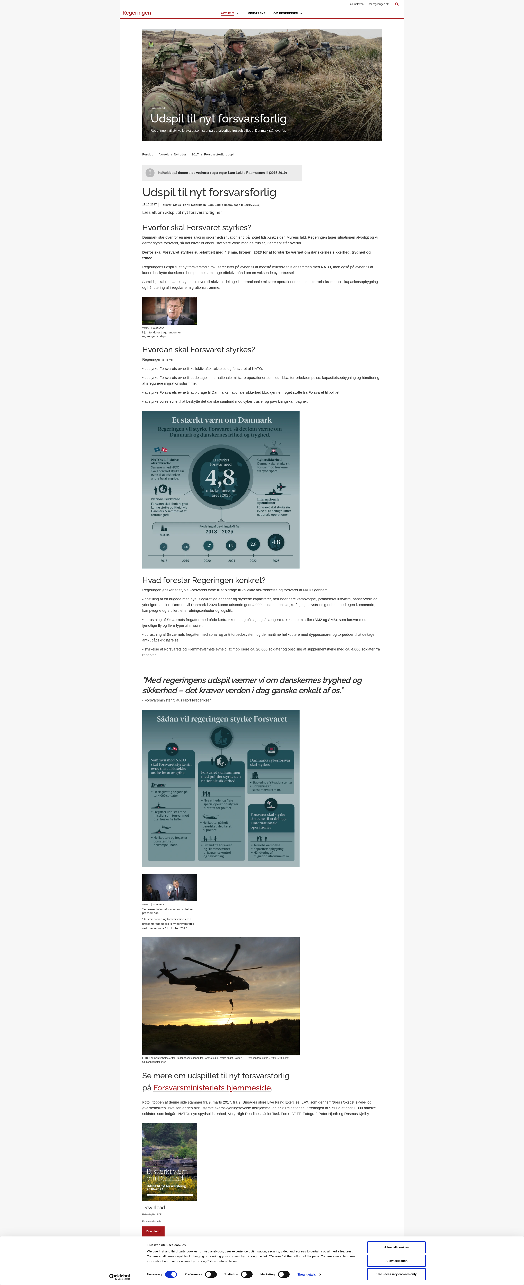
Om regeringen (285, 13)
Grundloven (357, 4)
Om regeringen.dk (378, 4)
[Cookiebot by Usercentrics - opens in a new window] (120, 1277)
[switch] (211, 1274)
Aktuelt (227, 13)
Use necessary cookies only (396, 1274)
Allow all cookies (396, 1247)
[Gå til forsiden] (137, 11)
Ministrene (256, 13)
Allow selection (396, 1260)
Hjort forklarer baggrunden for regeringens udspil (161, 334)
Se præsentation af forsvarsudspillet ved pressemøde (168, 911)
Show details (306, 1274)
